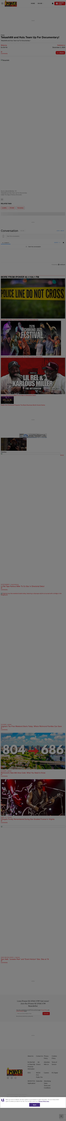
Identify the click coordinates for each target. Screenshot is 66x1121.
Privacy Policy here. (44, 1101)
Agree (34, 1105)
